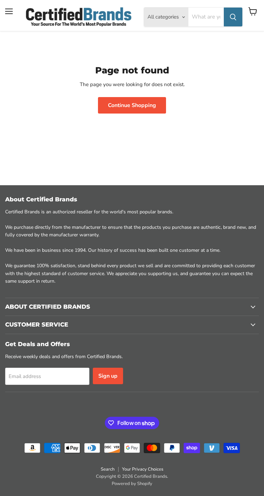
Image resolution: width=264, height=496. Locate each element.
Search (107, 469)
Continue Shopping (132, 105)
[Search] (233, 17)
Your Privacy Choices (142, 469)
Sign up (108, 376)
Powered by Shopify (132, 484)
